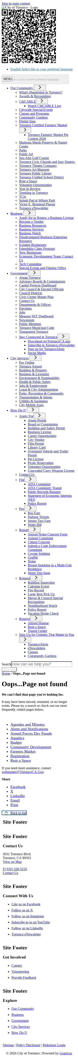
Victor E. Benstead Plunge (37, 204)
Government (19, 273)
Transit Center (37, 631)
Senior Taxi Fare (39, 521)
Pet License (36, 459)
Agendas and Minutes (27, 724)
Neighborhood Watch (42, 606)
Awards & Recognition (35, 96)
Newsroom (26, 320)
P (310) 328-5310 (15, 869)
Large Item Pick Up (41, 594)
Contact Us (26, 301)
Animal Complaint (40, 538)
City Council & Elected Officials (41, 289)
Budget (16, 742)
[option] (43, 69)
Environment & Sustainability (39, 378)
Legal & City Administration (38, 389)
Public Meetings (30, 324)
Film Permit (36, 443)
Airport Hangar (38, 623)
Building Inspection (41, 582)
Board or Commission (43, 424)
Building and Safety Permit (46, 428)
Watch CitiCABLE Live (44, 106)
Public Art (26, 154)
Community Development (30, 747)
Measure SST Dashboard (36, 316)
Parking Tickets (38, 517)
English (41, 69)
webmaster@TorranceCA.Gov (23, 772)
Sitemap (8, 1045)
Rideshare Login (54, 1045)
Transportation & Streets (35, 397)
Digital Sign (27, 121)
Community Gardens (33, 117)
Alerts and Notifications (29, 729)
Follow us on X (22, 910)
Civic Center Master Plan (36, 297)
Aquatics (17, 738)
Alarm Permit (37, 420)
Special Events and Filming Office (42, 268)
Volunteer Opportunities (35, 185)
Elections (25, 308)
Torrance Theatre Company (38, 165)
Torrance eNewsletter (33, 208)
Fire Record (36, 590)
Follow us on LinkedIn (27, 928)
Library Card (37, 447)
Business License (39, 432)
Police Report (37, 503)
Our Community (22, 1008)
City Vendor (36, 440)
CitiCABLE (27, 101)
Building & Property (33, 370)
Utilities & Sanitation (33, 401)
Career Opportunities (42, 436)
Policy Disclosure (28, 1045)
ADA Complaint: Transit (45, 488)
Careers (16, 965)
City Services (19, 358)
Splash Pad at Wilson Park (37, 200)
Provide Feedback (23, 977)
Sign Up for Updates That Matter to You (46, 634)
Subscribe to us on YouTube (30, 922)
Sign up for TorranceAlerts (46, 349)
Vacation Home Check (43, 613)
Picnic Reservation (40, 463)
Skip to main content (16, 3)
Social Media (37, 353)
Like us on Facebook (25, 904)
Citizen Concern (39, 542)
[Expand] (40, 87)
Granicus (66, 1053)
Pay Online (26, 362)
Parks (23, 150)
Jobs (22, 312)
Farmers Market (23, 751)
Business (16, 213)
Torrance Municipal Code (36, 328)
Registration (19, 756)
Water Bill (35, 524)
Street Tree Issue (39, 573)
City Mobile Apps (31, 405)
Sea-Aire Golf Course (34, 158)
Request (24, 578)
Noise (32, 561)
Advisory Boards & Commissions (42, 281)
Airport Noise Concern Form (47, 534)
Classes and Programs (34, 113)
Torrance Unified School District (41, 177)
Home (6, 673)
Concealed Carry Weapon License (51, 470)
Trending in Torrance (33, 193)
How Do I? (18, 410)
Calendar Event (38, 586)
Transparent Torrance (33, 331)
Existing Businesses (32, 245)
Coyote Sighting (39, 553)
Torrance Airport (30, 366)
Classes (33, 652)
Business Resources (32, 225)
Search (6, 664)
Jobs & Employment (33, 386)
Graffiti (33, 557)
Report (23, 530)
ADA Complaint (39, 484)
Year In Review (30, 189)
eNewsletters (36, 648)
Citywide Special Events (36, 110)
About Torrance (30, 277)
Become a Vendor (31, 221)
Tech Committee (30, 264)
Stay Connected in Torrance (38, 337)
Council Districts (30, 293)
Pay (21, 509)
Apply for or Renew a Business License (46, 218)
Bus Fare (34, 513)
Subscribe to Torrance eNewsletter (51, 345)
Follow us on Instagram (27, 916)
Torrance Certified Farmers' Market (43, 125)
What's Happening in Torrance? (40, 92)
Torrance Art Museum (34, 169)
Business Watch (30, 233)
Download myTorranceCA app (49, 341)
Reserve (24, 619)
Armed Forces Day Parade (31, 733)
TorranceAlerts (38, 644)
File (21, 480)
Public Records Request (44, 492)
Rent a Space (28, 181)
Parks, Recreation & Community (41, 393)
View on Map (12, 862)
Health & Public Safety (35, 382)
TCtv (22, 196)
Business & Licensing (34, 374)
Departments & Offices (35, 304)
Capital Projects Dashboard (37, 285)
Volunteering (20, 971)
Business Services (31, 229)
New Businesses (30, 252)
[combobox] (35, 79)
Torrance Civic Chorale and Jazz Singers (47, 162)
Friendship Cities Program (37, 248)
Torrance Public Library (35, 173)
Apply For (26, 416)
